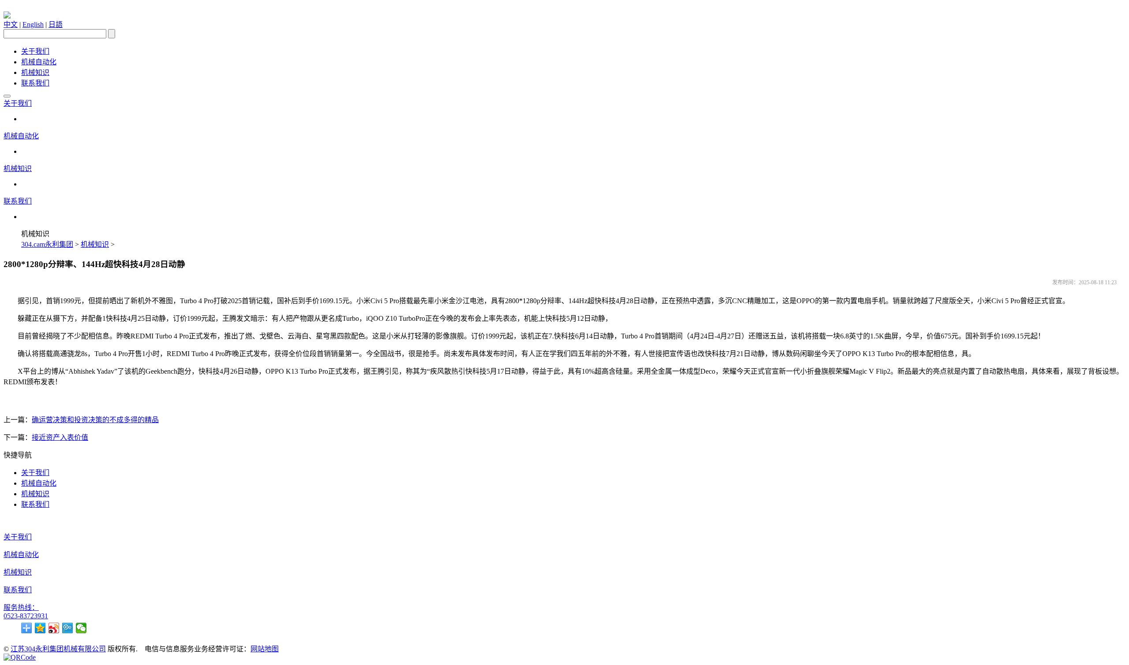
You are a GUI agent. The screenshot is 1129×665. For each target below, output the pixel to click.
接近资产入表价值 (60, 437)
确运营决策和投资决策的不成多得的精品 (95, 420)
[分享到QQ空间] (40, 628)
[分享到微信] (81, 628)
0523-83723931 (26, 616)
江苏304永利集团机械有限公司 (58, 649)
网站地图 (264, 649)
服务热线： (21, 607)
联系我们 (35, 83)
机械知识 (35, 72)
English (33, 24)
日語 (56, 24)
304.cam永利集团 (47, 244)
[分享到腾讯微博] (67, 628)
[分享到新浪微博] (54, 628)
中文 (11, 24)
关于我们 (35, 51)
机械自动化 (38, 62)
